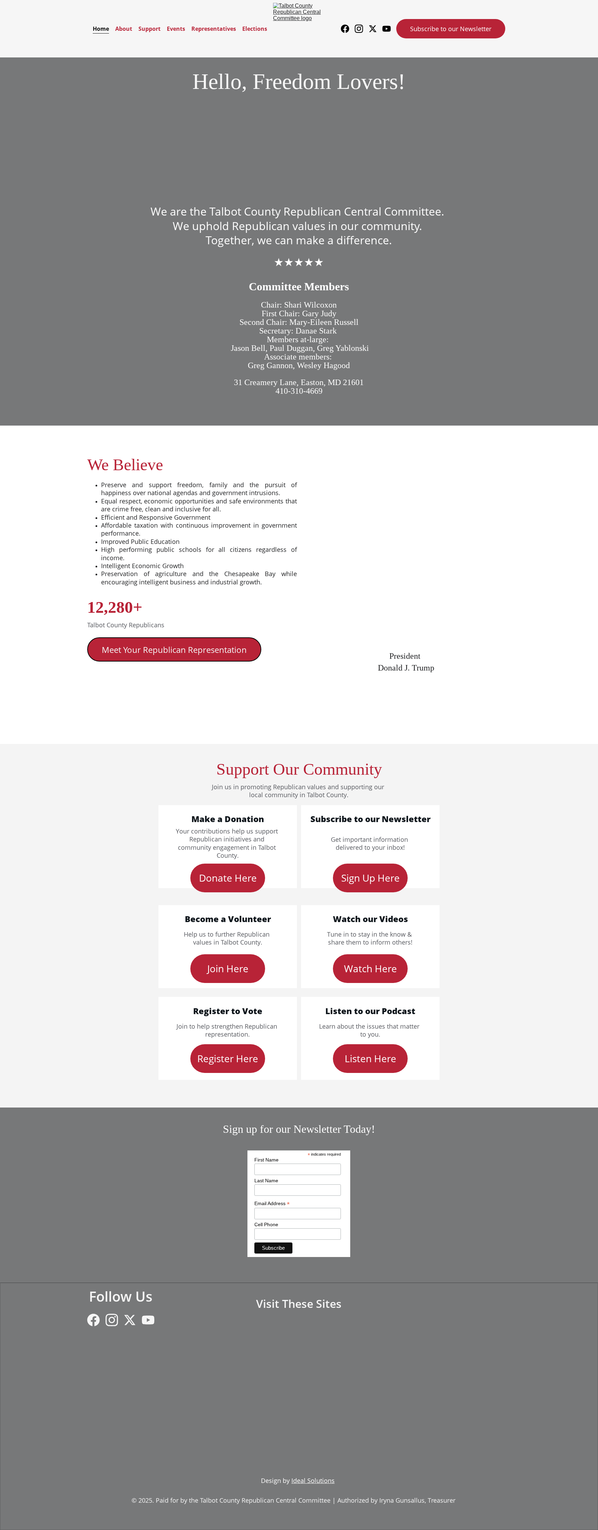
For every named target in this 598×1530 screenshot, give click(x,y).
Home (101, 29)
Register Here (227, 1058)
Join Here (227, 968)
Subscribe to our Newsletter (450, 29)
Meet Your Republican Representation (174, 649)
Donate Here (228, 877)
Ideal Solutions (313, 1480)
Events (176, 29)
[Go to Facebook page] (348, 29)
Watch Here (370, 968)
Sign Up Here (370, 877)
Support (149, 29)
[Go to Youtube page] (386, 29)
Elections (254, 29)
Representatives (213, 29)
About (123, 29)
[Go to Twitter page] (375, 29)
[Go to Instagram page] (362, 29)
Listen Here (370, 1058)
